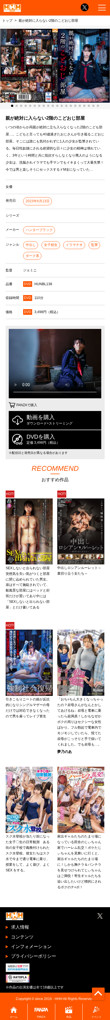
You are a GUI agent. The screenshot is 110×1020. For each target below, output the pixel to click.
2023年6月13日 (38, 201)
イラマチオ (74, 245)
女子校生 (51, 245)
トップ (7, 20)
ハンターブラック (39, 230)
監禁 (94, 245)
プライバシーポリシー (33, 956)
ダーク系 (32, 256)
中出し (31, 245)
